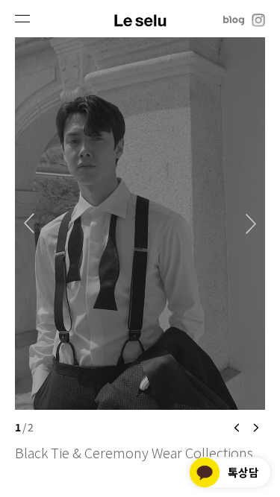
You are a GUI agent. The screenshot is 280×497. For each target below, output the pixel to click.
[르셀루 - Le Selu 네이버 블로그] (233, 19)
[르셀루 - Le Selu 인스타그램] (258, 19)
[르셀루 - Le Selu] (140, 19)
